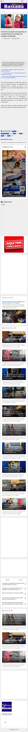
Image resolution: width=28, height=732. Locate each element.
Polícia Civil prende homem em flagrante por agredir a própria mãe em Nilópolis (13, 302)
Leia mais (18, 346)
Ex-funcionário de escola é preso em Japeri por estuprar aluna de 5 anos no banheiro (14, 487)
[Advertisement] (12, 50)
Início (1, 29)
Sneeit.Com (16, 729)
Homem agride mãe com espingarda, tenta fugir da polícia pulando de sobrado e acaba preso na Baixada (13, 193)
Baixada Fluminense (7, 29)
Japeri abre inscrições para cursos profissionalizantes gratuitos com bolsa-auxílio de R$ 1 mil (13, 506)
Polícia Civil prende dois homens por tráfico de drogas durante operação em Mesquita (13, 394)
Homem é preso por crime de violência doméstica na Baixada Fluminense (12, 170)
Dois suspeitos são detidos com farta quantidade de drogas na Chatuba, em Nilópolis (12, 450)
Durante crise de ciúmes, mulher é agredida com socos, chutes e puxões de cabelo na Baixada (14, 158)
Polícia (13, 29)
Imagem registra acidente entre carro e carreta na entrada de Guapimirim (12, 357)
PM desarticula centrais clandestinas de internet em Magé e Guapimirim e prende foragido (14, 376)
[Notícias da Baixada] (14, 8)
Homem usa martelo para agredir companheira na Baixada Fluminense (12, 182)
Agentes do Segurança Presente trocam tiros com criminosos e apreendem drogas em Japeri (12, 469)
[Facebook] (1, 1)
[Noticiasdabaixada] (5, 1)
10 (4, 502)
